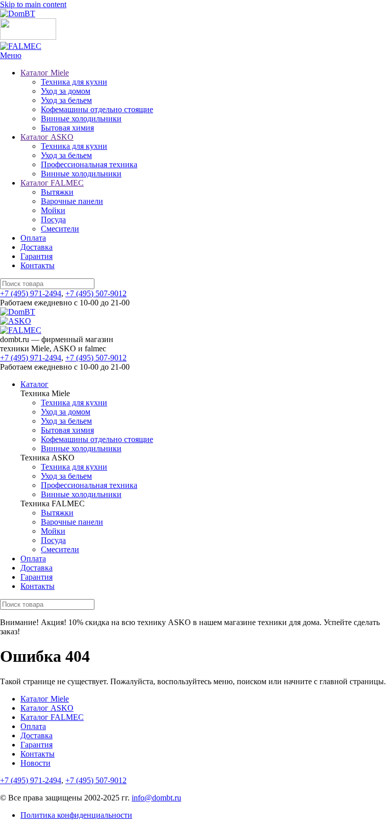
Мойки (53, 210)
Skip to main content (33, 4)
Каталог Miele (44, 72)
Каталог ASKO (47, 137)
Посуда (53, 219)
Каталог (34, 384)
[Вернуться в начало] (17, 13)
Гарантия (36, 256)
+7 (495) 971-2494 (30, 293)
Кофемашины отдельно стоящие (97, 109)
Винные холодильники (81, 118)
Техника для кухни (74, 81)
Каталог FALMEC (52, 182)
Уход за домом (65, 91)
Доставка (36, 247)
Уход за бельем (66, 100)
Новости (35, 763)
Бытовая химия (67, 127)
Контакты (37, 265)
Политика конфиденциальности (76, 815)
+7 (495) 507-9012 (96, 293)
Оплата (33, 238)
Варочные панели (72, 201)
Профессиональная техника (89, 164)
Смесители (60, 228)
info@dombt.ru (156, 797)
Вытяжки (57, 192)
